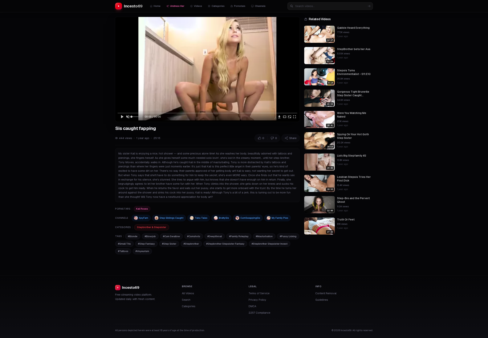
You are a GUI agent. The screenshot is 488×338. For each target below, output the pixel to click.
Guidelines (321, 299)
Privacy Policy (257, 299)
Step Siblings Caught (171, 218)
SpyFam (143, 218)
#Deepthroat (214, 236)
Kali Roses (142, 208)
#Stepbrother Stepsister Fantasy (225, 243)
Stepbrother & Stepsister (151, 227)
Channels (260, 6)
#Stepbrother (191, 243)
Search (186, 299)
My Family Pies (280, 218)
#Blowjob (150, 236)
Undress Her (177, 6)
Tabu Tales (201, 218)
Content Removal (325, 293)
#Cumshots (193, 236)
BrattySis (224, 218)
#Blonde (132, 236)
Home (157, 6)
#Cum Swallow (171, 236)
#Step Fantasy (146, 243)
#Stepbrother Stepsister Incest (269, 243)
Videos (198, 6)
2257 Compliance (259, 312)
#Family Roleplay (239, 236)
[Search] (369, 6)
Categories (218, 6)
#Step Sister (169, 243)
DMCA (252, 306)
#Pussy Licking (288, 236)
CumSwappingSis (250, 218)
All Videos (188, 293)
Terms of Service (259, 293)
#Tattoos (123, 251)
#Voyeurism (142, 251)
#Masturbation (264, 236)
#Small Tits (124, 243)
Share (293, 138)
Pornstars (239, 6)
